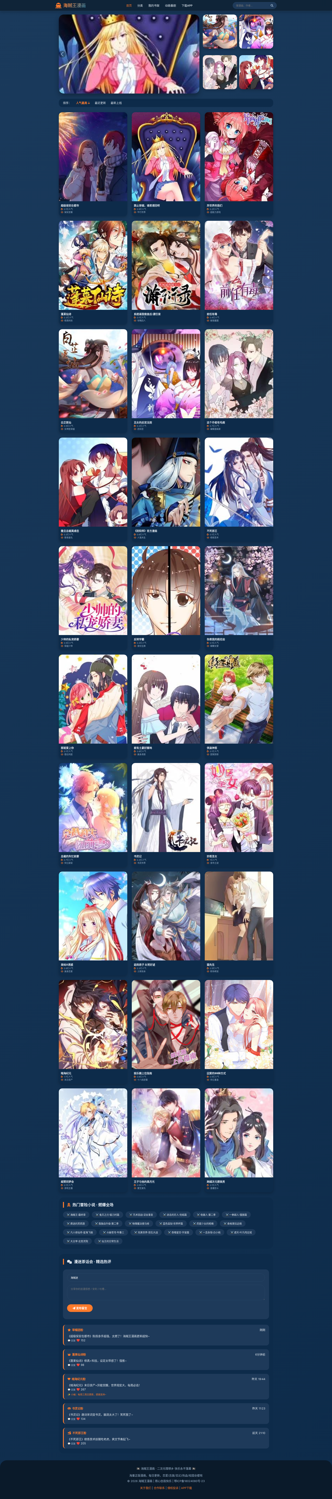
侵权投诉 (172, 1488)
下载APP (187, 5)
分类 (140, 5)
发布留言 (81, 1308)
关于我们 (145, 1488)
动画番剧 (170, 5)
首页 (129, 5)
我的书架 (153, 5)
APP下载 (186, 1488)
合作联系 (159, 1488)
